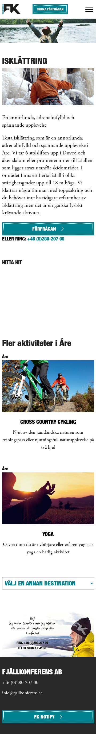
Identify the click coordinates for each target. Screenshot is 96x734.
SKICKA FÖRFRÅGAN (50, 9)
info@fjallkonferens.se (22, 693)
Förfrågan (44, 229)
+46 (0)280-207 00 (45, 239)
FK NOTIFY (44, 717)
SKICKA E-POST (37, 648)
